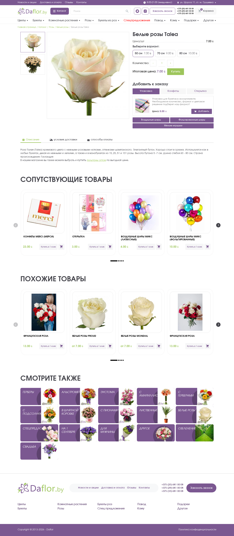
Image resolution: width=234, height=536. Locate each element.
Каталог (61, 11)
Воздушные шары (151, 120)
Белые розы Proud (84, 336)
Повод (158, 20)
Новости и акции (27, 2)
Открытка (78, 236)
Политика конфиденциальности (197, 529)
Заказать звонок (162, 11)
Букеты (37, 20)
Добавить (203, 111)
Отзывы (69, 2)
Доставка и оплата (50, 2)
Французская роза (35, 336)
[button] (114, 260)
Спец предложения (111, 508)
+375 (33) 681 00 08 (185, 13)
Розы (88, 20)
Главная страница (27, 27)
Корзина (207, 10)
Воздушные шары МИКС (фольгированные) (185, 238)
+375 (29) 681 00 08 (185, 11)
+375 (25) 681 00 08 (185, 9)
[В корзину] (61, 247)
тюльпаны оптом (96, 160)
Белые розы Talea (80, 27)
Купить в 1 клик (48, 247)
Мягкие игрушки (173, 126)
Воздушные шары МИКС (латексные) (136, 238)
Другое (208, 20)
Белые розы (63, 27)
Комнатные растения (63, 20)
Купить (175, 71)
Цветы (22, 20)
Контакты (81, 2)
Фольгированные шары (192, 120)
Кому (173, 20)
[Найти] (127, 11)
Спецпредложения (137, 20)
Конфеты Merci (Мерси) (38, 236)
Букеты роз (104, 504)
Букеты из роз (107, 20)
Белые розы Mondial (134, 336)
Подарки (190, 20)
